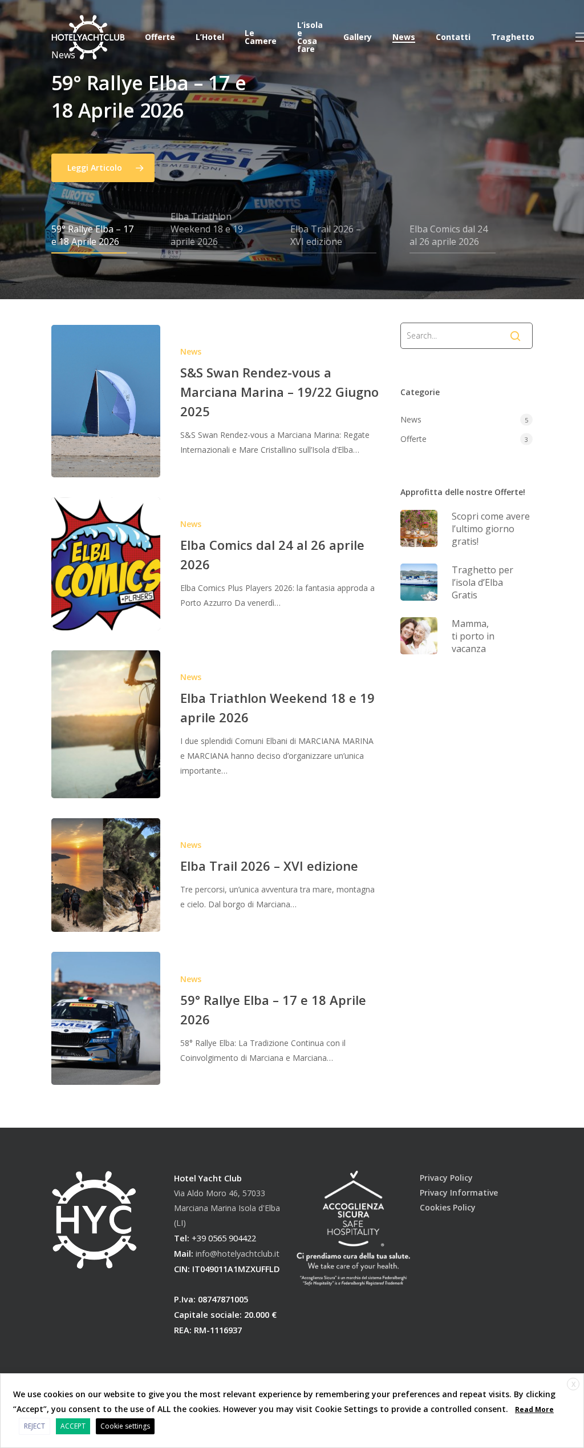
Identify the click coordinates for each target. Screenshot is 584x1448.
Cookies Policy (448, 1207)
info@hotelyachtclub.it (237, 1253)
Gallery (357, 37)
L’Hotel (210, 37)
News (403, 37)
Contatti (453, 37)
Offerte (160, 37)
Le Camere (261, 37)
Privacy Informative (459, 1192)
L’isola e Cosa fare (310, 37)
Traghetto (512, 37)
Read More (534, 1409)
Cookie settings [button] (125, 1426)
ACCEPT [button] (73, 1426)
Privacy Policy (446, 1177)
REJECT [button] (34, 1426)
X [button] (573, 1384)
